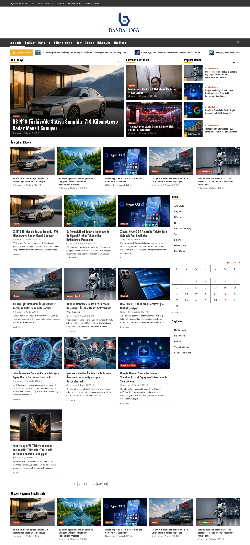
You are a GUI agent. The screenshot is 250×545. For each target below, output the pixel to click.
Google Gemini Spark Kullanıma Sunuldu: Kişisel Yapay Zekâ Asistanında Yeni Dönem (219, 74)
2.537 (99, 483)
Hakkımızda (37, 3)
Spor (79, 42)
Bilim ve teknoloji (63, 42)
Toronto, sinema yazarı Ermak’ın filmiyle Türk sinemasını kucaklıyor (150, 128)
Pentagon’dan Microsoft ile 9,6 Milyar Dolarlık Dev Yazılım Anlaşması (221, 111)
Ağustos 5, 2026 (170, 185)
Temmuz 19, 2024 (147, 133)
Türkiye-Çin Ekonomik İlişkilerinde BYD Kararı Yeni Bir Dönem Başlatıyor (202, 52)
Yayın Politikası (74, 3)
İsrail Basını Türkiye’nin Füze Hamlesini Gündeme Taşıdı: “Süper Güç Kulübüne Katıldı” (220, 130)
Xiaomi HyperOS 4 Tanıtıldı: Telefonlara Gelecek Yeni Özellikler (124, 52)
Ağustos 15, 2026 (33, 133)
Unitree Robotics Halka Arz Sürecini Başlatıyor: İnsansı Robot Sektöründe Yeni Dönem (216, 181)
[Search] (238, 42)
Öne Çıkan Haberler (212, 69)
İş (49, 42)
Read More (17, 254)
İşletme (16, 171)
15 (225, 287)
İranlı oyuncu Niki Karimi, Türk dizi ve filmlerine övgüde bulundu (152, 90)
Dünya (41, 42)
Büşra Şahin (20, 133)
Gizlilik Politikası (91, 3)
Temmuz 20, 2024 (147, 96)
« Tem (175, 312)
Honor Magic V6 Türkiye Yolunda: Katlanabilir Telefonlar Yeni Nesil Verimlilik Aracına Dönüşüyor (32, 449)
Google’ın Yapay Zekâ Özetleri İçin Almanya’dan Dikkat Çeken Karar (220, 93)
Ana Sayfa (15, 42)
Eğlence (89, 42)
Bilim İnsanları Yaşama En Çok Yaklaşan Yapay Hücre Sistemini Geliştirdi (36, 375)
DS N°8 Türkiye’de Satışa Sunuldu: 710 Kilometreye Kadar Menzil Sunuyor (30, 180)
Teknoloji (109, 171)
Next (105, 483)
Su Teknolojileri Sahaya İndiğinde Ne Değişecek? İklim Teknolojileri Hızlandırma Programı (64, 125)
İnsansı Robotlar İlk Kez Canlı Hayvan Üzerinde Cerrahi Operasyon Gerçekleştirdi (88, 377)
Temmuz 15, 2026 (32, 457)
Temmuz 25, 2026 (32, 381)
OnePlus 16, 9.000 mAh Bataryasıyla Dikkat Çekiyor (142, 306)
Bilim (17, 116)
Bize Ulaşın (50, 3)
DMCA (61, 3)
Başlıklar (30, 42)
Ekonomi (155, 171)
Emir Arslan (134, 96)
